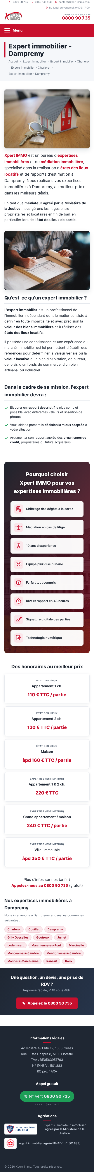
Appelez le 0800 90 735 (50, 1003)
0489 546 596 (43, 2)
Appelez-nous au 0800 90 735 (39, 885)
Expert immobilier (34, 61)
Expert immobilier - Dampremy (29, 73)
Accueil (13, 61)
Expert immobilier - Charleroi (69, 61)
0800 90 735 (20, 2)
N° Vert (49, 1096)
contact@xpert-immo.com (74, 2)
